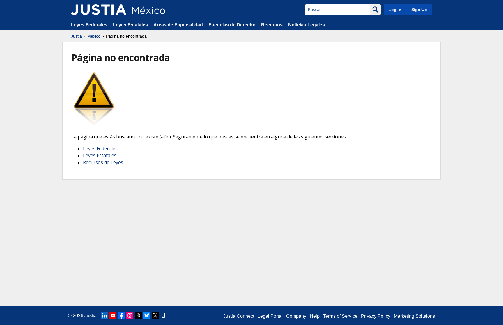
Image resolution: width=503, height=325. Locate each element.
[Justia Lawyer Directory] (163, 315)
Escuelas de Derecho (232, 24)
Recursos (272, 24)
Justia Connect (238, 316)
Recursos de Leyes (103, 162)
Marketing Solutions (414, 316)
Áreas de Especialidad (178, 24)
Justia (76, 36)
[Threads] (138, 315)
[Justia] (98, 9)
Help (315, 316)
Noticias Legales (306, 24)
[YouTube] (112, 315)
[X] (155, 315)
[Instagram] (129, 315)
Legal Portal (270, 316)
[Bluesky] (146, 315)
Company (296, 316)
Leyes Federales (89, 24)
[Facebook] (121, 315)
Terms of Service (340, 316)
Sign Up (419, 9)
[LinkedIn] (104, 315)
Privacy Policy (375, 316)
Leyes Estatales (130, 24)
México (93, 36)
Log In (395, 9)
